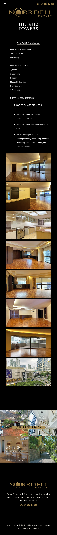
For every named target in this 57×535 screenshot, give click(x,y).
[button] (5, 4)
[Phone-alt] (49, 4)
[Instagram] (42, 4)
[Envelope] (52, 4)
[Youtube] (45, 4)
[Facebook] (38, 4)
